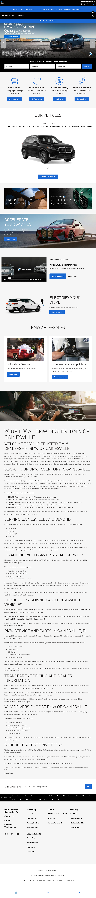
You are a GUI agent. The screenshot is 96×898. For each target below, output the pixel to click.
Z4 (20, 800)
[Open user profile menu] (94, 4)
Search (86, 66)
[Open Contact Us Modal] (80, 892)
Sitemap (32, 881)
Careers (8, 820)
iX (33, 800)
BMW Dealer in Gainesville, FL (11, 810)
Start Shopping (58, 276)
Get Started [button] (59, 99)
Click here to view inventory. (73, 9)
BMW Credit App (32, 818)
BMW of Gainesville (54, 870)
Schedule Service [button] (60, 377)
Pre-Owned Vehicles (76, 818)
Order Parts (30, 852)
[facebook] (6, 834)
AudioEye (61, 881)
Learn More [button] (13, 374)
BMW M (28, 800)
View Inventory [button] (14, 99)
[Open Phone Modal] (87, 4)
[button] (93, 12)
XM (14, 800)
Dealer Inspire (61, 875)
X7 (89, 795)
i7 (58, 800)
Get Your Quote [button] (37, 99)
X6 (83, 795)
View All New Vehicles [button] (48, 176)
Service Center (31, 838)
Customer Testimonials (10, 825)
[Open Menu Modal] (2, 4)
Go (88, 786)
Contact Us (9, 816)
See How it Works (72, 276)
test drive (64, 757)
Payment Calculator (33, 823)
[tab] (5, 126)
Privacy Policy (70, 881)
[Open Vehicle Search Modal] (81, 4)
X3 (64, 795)
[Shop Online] (48, 38)
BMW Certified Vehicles (77, 823)
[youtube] (18, 834)
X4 (70, 795)
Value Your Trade (32, 827)
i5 (52, 800)
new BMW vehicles (38, 481)
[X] (12, 834)
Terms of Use (41, 881)
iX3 (40, 800)
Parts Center (31, 847)
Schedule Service (32, 842)
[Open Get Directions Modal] (91, 4)
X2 (57, 795)
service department (54, 636)
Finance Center (31, 814)
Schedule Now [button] (82, 99)
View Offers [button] (11, 239)
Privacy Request (52, 881)
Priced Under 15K (75, 827)
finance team (21, 585)
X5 (77, 795)
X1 (51, 795)
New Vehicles (74, 814)
